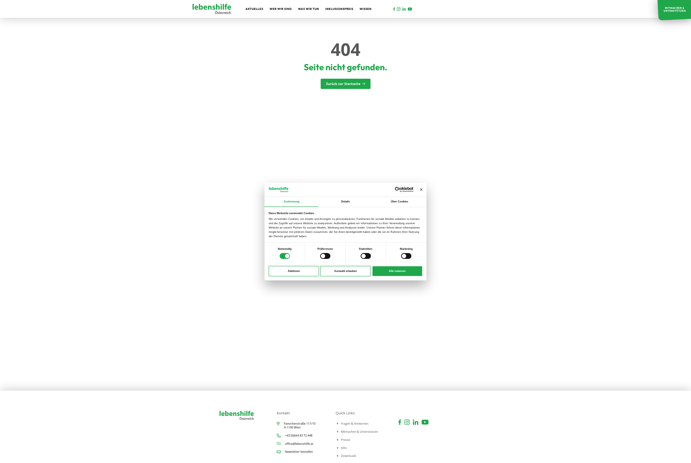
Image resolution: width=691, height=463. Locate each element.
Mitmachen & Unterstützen (359, 432)
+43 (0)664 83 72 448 (298, 435)
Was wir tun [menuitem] (308, 9)
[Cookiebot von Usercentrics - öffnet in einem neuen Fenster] (397, 189)
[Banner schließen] (421, 189)
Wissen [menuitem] (366, 9)
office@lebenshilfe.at (299, 444)
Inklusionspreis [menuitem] (339, 9)
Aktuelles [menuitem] (254, 9)
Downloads (348, 456)
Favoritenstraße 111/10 (299, 424)
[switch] (325, 256)
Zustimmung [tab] (292, 201)
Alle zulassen (397, 270)
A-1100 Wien (292, 427)
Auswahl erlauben (345, 270)
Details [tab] (345, 201)
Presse (345, 440)
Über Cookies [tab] (399, 201)
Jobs (344, 448)
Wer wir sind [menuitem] (281, 9)
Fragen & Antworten (354, 424)
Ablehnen (294, 270)
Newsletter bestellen (299, 452)
